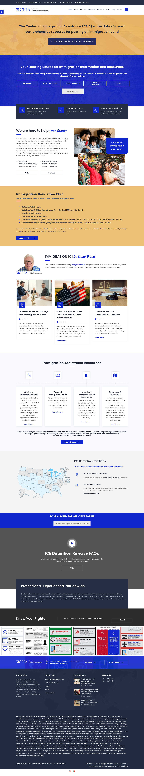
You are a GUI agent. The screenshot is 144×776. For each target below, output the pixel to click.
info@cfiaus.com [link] (51, 2)
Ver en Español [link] (67, 2)
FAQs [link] (107, 10)
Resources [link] (100, 10)
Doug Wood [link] (24, 319)
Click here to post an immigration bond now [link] (73, 524)
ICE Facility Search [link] (52, 683)
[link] (2, 12)
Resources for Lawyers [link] (50, 161)
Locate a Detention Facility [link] (28, 164)
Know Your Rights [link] (50, 83)
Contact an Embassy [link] (49, 164)
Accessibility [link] (50, 693)
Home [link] (70, 10)
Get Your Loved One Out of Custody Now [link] (74, 41)
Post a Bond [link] (23, 161)
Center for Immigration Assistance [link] (42, 764)
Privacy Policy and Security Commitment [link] (103, 766)
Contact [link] (119, 10)
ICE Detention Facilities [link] (87, 10)
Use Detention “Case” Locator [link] (98, 222)
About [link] (76, 10)
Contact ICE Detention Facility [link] (71, 210)
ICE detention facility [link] (112, 478)
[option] (34, 309)
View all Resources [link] (72, 442)
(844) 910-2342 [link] (36, 2)
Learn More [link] (28, 424)
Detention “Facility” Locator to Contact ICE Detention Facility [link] (96, 219)
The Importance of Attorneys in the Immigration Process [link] (88, 681)
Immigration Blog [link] (73, 83)
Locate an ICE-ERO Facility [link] (27, 166)
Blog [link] (113, 10)
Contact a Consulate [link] (49, 166)
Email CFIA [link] (92, 662)
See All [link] (122, 620)
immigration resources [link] (37, 431)
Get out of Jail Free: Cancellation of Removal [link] (89, 701)
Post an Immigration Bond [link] (55, 680)
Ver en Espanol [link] (72, 91)
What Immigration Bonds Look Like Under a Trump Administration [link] (69, 314)
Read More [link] (61, 341)
